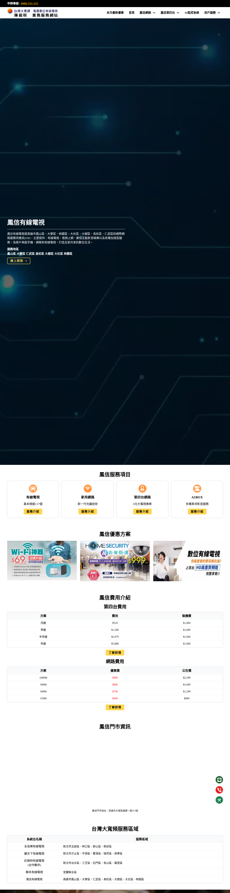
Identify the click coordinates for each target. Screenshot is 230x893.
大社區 (58, 253)
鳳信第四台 (168, 12)
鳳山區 (11, 253)
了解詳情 (115, 652)
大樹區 (49, 253)
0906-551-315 (29, 3)
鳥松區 (40, 253)
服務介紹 (33, 511)
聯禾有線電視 (34, 872)
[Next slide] (218, 561)
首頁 (132, 12)
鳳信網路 (145, 12)
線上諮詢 (16, 260)
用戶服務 (210, 12)
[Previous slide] (11, 561)
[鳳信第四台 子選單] (178, 12)
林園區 (68, 253)
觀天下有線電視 (34, 853)
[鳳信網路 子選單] (154, 12)
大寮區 (21, 253)
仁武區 (30, 253)
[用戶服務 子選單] (218, 12)
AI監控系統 (192, 12)
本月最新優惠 (115, 12)
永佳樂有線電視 (34, 846)
